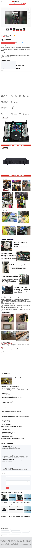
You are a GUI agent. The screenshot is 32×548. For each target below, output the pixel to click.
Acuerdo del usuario (11, 538)
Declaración (6, 538)
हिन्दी (15, 541)
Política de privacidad (16, 538)
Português (27, 540)
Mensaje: (4, 481)
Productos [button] (10, 3)
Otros (24, 522)
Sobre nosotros (2, 538)
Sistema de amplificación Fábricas (6, 531)
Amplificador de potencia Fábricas (15, 529)
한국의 (7, 541)
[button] (1, 1)
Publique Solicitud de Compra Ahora (23, 488)
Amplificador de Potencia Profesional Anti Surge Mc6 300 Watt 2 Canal (27, 502)
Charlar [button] (24, 42)
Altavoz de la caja (3, 522)
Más (1, 535)
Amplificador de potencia (19, 522)
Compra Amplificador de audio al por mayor (14, 533)
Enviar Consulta (8, 42)
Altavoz (9, 522)
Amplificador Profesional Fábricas (16, 531)
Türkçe (21, 541)
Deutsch (23, 540)
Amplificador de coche (4, 533)
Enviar (7, 488)
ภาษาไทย (18, 541)
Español (20, 540)
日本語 (14, 540)
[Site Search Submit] (24, 4)
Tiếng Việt (24, 541)
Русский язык (3, 541)
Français (17, 540)
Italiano (30, 540)
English (6, 540)
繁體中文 (12, 540)
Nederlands (12, 541)
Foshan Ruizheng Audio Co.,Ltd (7, 35)
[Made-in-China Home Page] (16, 1)
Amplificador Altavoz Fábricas (5, 529)
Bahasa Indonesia (28, 541)
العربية (9, 541)
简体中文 (9, 540)
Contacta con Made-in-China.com (24, 538)
